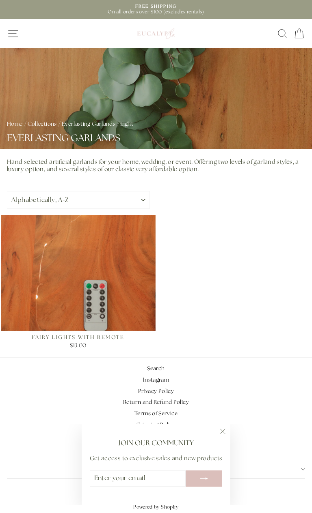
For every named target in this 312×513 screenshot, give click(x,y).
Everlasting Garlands (88, 124)
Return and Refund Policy (156, 402)
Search (156, 368)
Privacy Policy (156, 391)
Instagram (156, 380)
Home (14, 124)
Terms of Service (156, 413)
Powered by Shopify (156, 507)
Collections (42, 124)
